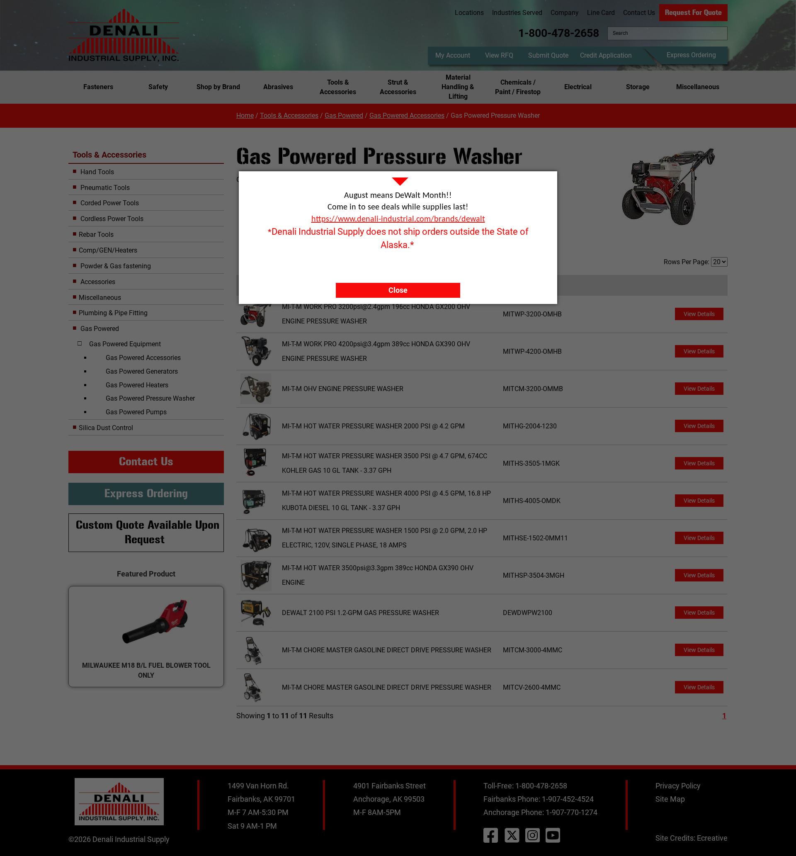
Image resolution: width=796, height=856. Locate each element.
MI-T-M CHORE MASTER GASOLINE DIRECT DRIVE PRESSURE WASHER (386, 650)
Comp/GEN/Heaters (108, 250)
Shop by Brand (218, 87)
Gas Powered (344, 115)
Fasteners (98, 87)
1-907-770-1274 (571, 812)
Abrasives (278, 87)
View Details (699, 314)
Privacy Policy (678, 785)
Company (565, 13)
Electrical (578, 87)
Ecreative (712, 838)
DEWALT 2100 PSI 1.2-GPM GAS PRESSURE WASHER (360, 613)
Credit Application (606, 55)
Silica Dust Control (106, 428)
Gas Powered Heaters (137, 385)
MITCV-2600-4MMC (532, 687)
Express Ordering (691, 55)
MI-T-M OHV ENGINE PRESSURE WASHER (342, 389)
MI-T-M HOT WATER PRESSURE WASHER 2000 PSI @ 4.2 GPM (373, 426)
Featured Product (146, 573)
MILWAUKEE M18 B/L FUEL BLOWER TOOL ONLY (146, 670)
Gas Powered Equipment (125, 344)
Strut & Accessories (398, 87)
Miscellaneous (697, 87)
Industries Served (517, 13)
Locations (469, 13)
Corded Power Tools (109, 203)
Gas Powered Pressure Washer (150, 398)
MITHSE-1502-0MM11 (535, 538)
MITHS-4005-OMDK (532, 501)
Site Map (670, 799)
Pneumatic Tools (104, 188)
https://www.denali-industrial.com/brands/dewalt (398, 219)
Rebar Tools (96, 234)
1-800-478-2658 (558, 33)
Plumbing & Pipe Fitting (113, 313)
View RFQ (499, 55)
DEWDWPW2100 (527, 613)
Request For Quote (693, 12)
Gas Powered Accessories (406, 115)
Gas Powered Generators (142, 371)
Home (245, 115)
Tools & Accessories (338, 87)
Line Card (601, 13)
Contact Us (639, 13)
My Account (452, 55)
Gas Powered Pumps (136, 412)
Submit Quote (548, 55)
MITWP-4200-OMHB (532, 351)
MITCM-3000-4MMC (532, 650)
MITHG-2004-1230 (530, 426)
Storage (638, 87)
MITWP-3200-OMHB (532, 314)
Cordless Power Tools (111, 219)
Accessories (97, 282)
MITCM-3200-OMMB (533, 389)
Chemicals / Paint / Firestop (518, 87)
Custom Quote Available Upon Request (147, 532)
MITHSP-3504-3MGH (533, 575)
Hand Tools (96, 172)
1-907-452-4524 (568, 799)
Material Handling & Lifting (458, 86)
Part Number (523, 285)
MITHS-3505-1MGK (531, 463)
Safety (158, 87)
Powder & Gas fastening (115, 266)
